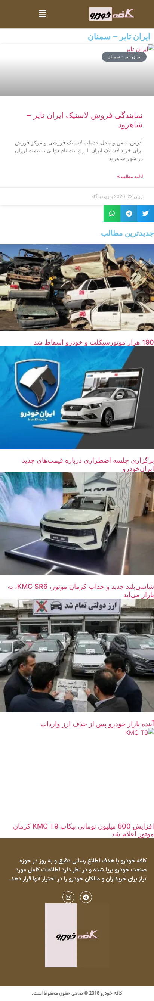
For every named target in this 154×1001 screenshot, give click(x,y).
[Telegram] (86, 897)
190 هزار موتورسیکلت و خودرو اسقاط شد (94, 342)
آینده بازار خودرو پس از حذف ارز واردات (97, 724)
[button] (42, 14)
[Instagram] (68, 897)
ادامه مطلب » (130, 176)
